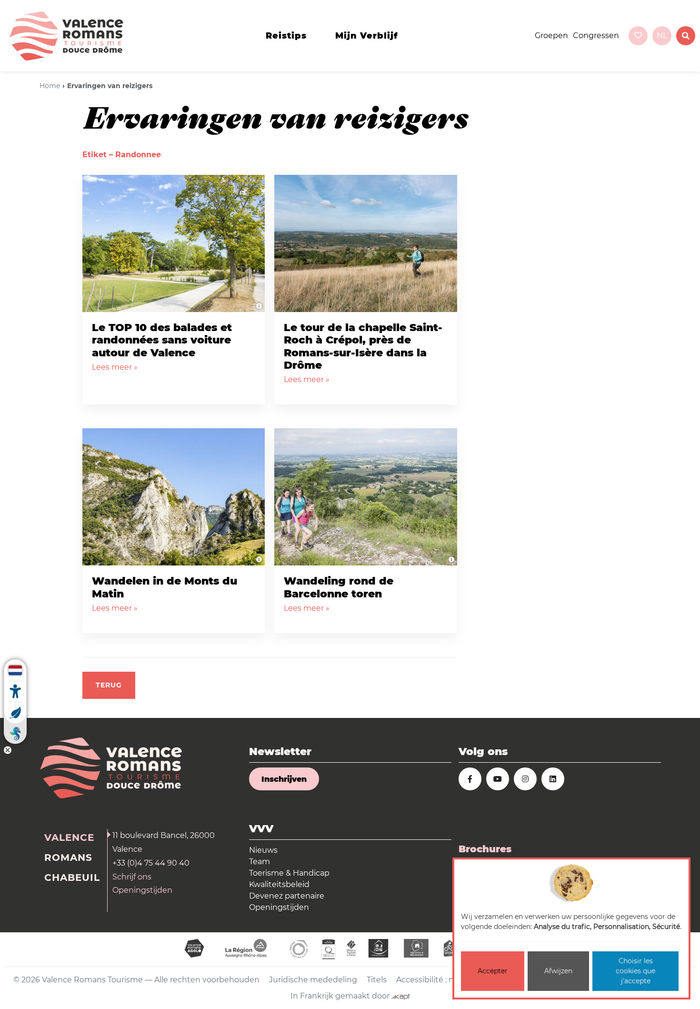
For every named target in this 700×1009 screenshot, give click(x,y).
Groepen (551, 35)
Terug (109, 685)
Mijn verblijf (366, 35)
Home (50, 85)
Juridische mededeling (313, 979)
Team (259, 861)
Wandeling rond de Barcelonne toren (338, 587)
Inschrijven (284, 779)
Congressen (596, 35)
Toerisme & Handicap (289, 873)
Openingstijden (142, 890)
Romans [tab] (68, 857)
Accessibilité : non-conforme (450, 979)
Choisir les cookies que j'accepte (635, 971)
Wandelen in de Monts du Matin (164, 587)
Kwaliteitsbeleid (279, 884)
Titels (377, 979)
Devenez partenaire (286, 895)
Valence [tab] (69, 837)
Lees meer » (115, 367)
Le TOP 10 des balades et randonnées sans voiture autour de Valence (162, 340)
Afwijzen (558, 971)
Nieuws (263, 850)
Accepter (493, 971)
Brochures (485, 849)
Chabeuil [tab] (72, 877)
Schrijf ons (131, 876)
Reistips (286, 35)
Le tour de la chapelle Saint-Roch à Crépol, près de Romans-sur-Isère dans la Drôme (363, 346)
